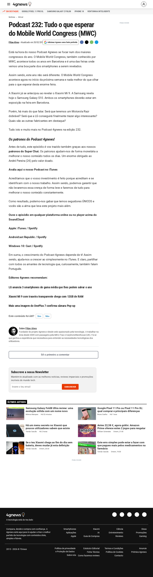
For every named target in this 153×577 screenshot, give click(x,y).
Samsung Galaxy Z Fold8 (59, 11)
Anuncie (143, 548)
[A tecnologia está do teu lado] (22, 4)
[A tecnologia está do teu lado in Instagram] (122, 514)
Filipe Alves (14, 42)
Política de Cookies (114, 552)
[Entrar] (143, 4)
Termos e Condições (114, 548)
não (47, 316)
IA (99, 532)
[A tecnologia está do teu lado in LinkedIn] (144, 514)
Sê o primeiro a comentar (55, 354)
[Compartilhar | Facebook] (82, 42)
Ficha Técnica (93, 552)
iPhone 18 (79, 11)
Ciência (119, 529)
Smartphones (70, 529)
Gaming (143, 536)
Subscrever (70, 387)
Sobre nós (71, 555)
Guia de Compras (92, 536)
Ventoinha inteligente (98, 11)
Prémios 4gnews (139, 552)
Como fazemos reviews (89, 555)
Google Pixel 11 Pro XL (32, 11)
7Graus (23, 549)
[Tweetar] (86, 42)
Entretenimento (116, 532)
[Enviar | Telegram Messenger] (96, 42)
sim (39, 316)
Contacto (118, 555)
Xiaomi (96, 529)
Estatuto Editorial (91, 548)
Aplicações (71, 532)
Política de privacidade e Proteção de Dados (65, 550)
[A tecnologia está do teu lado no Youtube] (129, 514)
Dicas (144, 529)
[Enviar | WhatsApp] (91, 42)
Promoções (141, 532)
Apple (73, 536)
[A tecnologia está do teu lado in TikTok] (137, 514)
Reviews (119, 536)
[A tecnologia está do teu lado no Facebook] (114, 514)
